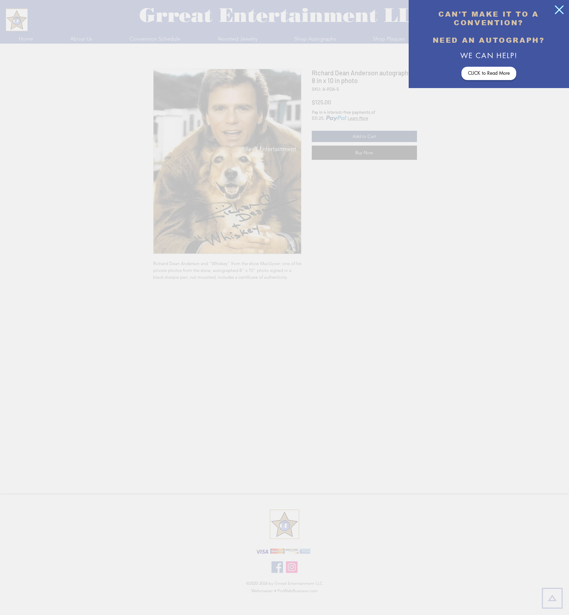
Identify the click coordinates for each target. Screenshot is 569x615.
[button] (559, 9)
